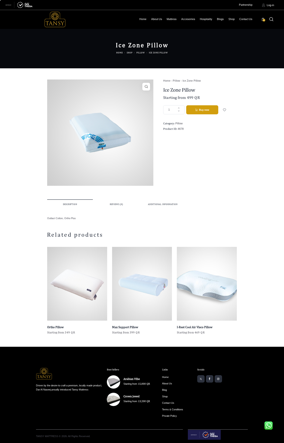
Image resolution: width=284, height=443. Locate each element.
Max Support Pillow (125, 327)
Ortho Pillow (55, 327)
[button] (146, 87)
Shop (129, 52)
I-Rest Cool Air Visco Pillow (195, 327)
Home (119, 52)
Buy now (204, 109)
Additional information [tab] (163, 204)
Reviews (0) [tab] (116, 204)
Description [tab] (70, 204)
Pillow (140, 52)
